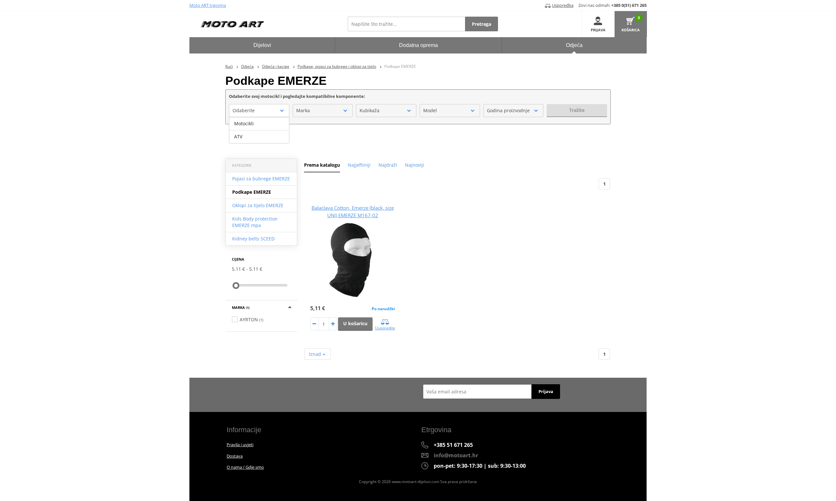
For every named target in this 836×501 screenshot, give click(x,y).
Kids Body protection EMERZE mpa (255, 222)
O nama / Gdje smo (245, 467)
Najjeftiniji (359, 165)
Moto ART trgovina (207, 5)
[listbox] (259, 130)
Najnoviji (414, 165)
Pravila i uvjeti (240, 445)
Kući (229, 66)
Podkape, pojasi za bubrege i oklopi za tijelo (336, 66)
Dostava (235, 456)
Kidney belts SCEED (253, 238)
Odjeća (247, 66)
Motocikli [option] (244, 123)
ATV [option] (238, 136)
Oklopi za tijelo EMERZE (257, 205)
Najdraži (387, 165)
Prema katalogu (322, 165)
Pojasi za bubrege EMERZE (261, 178)
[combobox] (259, 110)
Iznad (315, 354)
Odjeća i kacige (275, 66)
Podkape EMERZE (251, 192)
